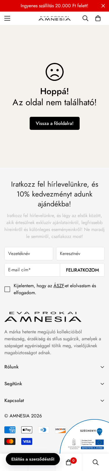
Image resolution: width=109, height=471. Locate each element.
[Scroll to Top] (98, 440)
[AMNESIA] (55, 18)
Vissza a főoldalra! (55, 123)
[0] (98, 18)
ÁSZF (58, 285)
